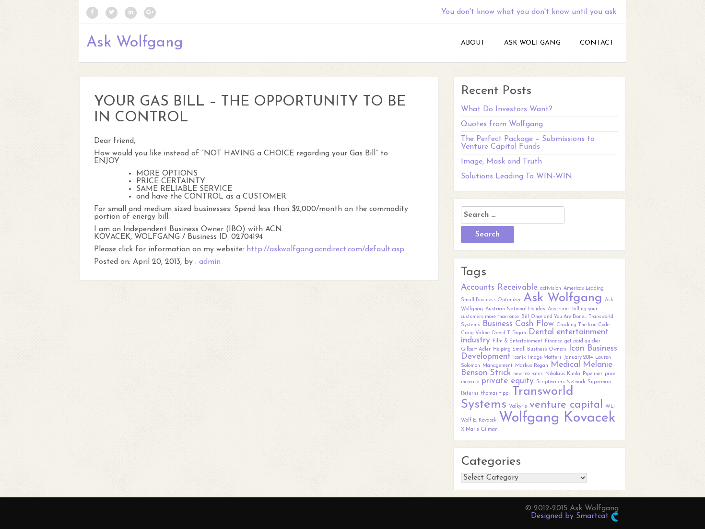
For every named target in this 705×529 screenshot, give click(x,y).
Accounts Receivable (499, 287)
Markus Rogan (531, 365)
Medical (565, 365)
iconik (519, 357)
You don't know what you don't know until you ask (528, 12)
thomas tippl (495, 393)
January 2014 (578, 357)
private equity (508, 381)
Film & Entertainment (517, 341)
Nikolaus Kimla (562, 373)
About (473, 43)
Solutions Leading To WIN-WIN (516, 176)
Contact (597, 43)
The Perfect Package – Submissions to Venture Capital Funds (528, 143)
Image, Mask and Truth (501, 161)
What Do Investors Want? (506, 109)
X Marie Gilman (479, 429)
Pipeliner (592, 373)
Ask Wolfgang (134, 42)
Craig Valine (475, 333)
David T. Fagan (509, 333)
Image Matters (545, 357)
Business (497, 324)
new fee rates (528, 373)
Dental (541, 332)
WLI (610, 406)
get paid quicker (582, 341)
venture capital (566, 405)
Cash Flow (534, 324)
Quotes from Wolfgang (502, 124)
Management (497, 365)
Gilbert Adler (476, 349)
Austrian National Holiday (515, 309)
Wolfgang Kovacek (557, 418)
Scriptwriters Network (560, 382)
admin (210, 262)
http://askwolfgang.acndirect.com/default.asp (325, 249)
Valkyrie (518, 406)
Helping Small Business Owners (529, 349)
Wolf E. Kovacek (478, 420)
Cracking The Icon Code (583, 325)
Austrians (559, 309)
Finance (553, 341)
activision (550, 288)
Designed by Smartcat (571, 516)
